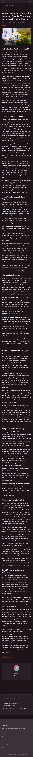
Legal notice (5, 744)
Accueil (3, 5)
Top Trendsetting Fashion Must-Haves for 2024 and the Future (16, 709)
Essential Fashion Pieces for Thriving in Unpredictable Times (14, 704)
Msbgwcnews (6, 725)
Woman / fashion (10, 5)
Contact (4, 747)
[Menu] (29, 1)
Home (3, 736)
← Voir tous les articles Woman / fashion (13, 685)
